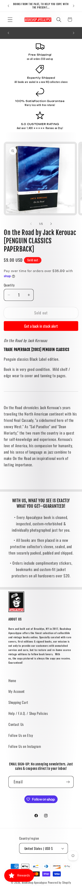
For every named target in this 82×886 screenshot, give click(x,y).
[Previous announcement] (8, 6)
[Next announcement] (73, 6)
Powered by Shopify (59, 882)
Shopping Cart (18, 702)
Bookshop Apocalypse (34, 882)
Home (12, 680)
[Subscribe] (67, 782)
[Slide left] (31, 223)
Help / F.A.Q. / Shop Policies (28, 713)
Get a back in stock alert (41, 326)
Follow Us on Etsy (20, 735)
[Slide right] (51, 223)
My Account (16, 691)
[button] (10, 19)
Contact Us (16, 724)
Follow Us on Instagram (24, 746)
